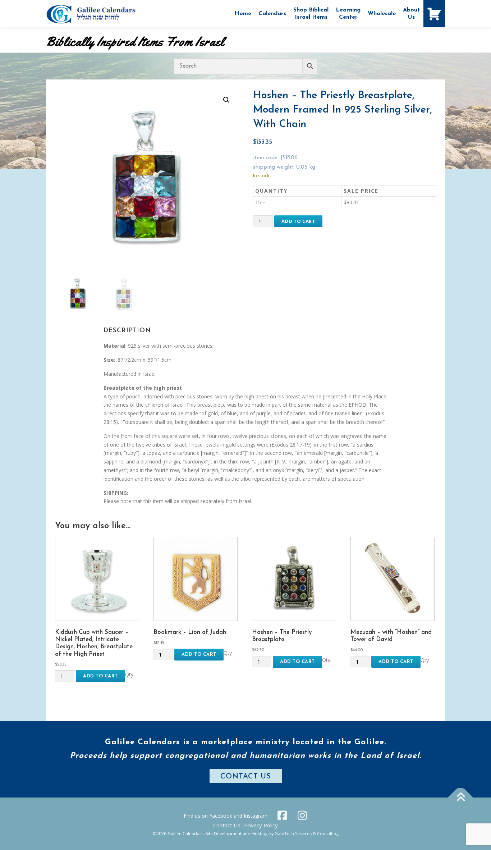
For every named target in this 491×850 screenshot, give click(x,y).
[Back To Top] (460, 797)
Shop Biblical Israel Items (311, 13)
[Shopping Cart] (434, 13)
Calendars (272, 14)
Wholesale (382, 14)
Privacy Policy (261, 825)
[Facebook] (282, 815)
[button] (226, 99)
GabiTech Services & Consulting (307, 834)
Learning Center (348, 13)
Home (242, 14)
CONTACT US (245, 776)
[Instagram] (302, 815)
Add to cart (298, 221)
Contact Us (226, 825)
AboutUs (411, 13)
